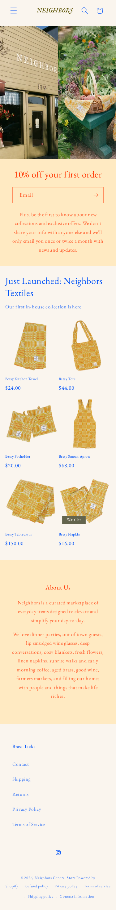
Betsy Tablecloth (18, 534)
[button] (13, 10)
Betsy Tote (67, 379)
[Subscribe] (95, 195)
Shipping (21, 779)
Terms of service (97, 886)
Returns (20, 794)
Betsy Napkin (69, 534)
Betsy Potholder (18, 456)
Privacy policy (66, 886)
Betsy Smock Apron (74, 456)
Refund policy (36, 886)
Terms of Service (28, 824)
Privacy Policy (26, 809)
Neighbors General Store (55, 877)
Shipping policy (41, 896)
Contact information (77, 896)
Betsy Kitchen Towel (21, 379)
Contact (20, 764)
